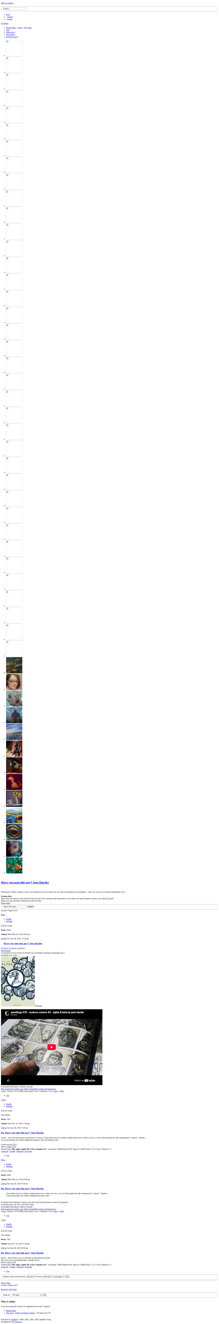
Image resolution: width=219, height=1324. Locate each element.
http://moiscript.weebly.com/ (12, 1089)
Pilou (3, 915)
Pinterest (20, 1151)
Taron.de (4, 1151)
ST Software (17, 1322)
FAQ (8, 15)
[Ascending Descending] (61, 1276)
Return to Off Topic (9, 1289)
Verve (20, 28)
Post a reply (5, 903)
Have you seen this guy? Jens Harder (25, 882)
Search (10, 17)
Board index (11, 28)
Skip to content (7, 3)
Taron (3, 1100)
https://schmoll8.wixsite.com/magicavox (40, 1089)
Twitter (12, 1151)
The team (10, 1313)
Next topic (10, 34)
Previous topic (11, 37)
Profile (8, 919)
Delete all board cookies (25, 1313)
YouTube (28, 1151)
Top (7, 30)
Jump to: (6, 1295)
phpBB (14, 1319)
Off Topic (28, 28)
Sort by (40, 1276)
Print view (10, 32)
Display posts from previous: (14, 1276)
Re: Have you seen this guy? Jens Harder (22, 1132)
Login (9, 19)
